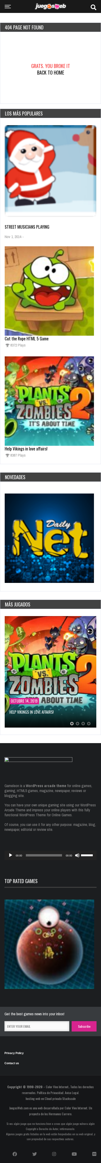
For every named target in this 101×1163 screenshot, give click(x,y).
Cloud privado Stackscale (60, 1098)
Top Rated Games (21, 880)
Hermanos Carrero (60, 1113)
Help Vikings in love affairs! (26, 449)
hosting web (33, 1098)
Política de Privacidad (50, 1092)
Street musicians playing (27, 227)
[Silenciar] (77, 855)
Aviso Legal (71, 1092)
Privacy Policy (14, 1053)
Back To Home (50, 72)
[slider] (87, 855)
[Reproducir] (10, 855)
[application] (50, 855)
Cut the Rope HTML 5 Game (27, 338)
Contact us (11, 1063)
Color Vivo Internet (57, 1086)
